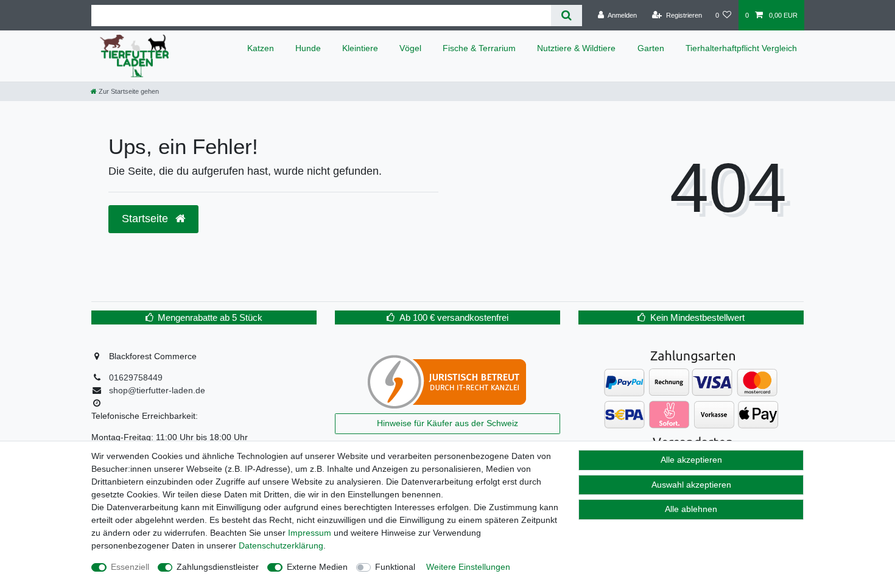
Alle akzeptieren (691, 460)
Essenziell (130, 567)
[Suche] (566, 15)
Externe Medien (317, 567)
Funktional (395, 567)
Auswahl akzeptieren (691, 484)
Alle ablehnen (691, 509)
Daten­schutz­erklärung (281, 545)
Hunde (308, 48)
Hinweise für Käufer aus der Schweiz (447, 423)
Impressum (309, 533)
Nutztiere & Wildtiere (576, 48)
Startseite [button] (146, 218)
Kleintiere (360, 48)
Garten (650, 48)
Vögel (410, 48)
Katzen (260, 48)
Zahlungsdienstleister (218, 567)
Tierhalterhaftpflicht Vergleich (741, 48)
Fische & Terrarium (479, 48)
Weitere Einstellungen (468, 567)
